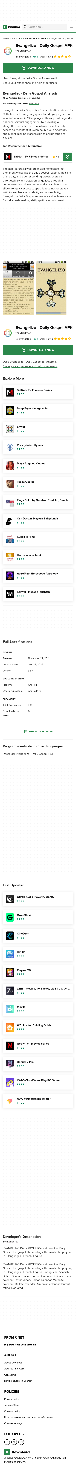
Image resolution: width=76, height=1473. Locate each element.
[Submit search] (25, 27)
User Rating (46, 56)
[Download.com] (11, 27)
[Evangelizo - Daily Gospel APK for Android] (8, 51)
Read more (34, 103)
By (23, 56)
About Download (13, 1362)
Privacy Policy (11, 1399)
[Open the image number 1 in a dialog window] (51, 288)
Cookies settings (13, 1423)
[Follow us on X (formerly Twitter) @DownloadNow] (14, 1442)
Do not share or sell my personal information (28, 1417)
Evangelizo (12, 1241)
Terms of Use (11, 1405)
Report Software (40, 731)
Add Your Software (14, 1368)
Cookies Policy (12, 1411)
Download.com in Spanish (18, 1380)
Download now (40, 68)
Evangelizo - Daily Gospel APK (44, 48)
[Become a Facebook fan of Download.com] (7, 1442)
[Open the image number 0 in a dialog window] (18, 288)
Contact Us (10, 1374)
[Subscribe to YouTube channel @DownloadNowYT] (21, 1442)
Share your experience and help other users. (30, 83)
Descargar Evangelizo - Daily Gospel (25, 754)
